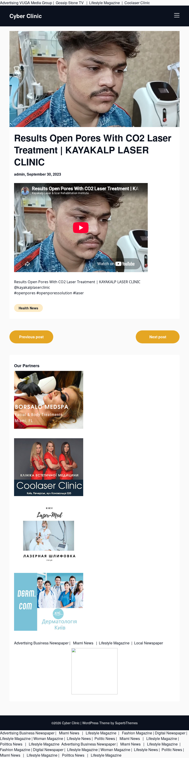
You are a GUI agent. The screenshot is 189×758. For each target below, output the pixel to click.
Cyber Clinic (25, 15)
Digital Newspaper (170, 733)
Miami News (83, 643)
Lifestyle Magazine (104, 2)
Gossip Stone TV (70, 2)
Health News (28, 308)
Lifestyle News (78, 738)
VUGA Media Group (35, 2)
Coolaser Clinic (137, 2)
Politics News (11, 744)
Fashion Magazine (137, 733)
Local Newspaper (148, 643)
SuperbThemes (126, 723)
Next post (157, 336)
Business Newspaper (50, 643)
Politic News (104, 738)
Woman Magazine (48, 738)
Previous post (31, 336)
